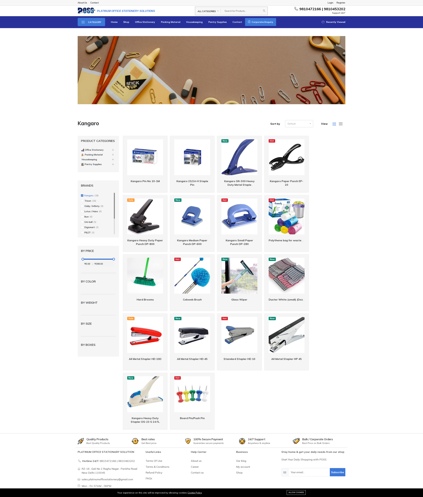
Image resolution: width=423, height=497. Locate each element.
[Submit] (264, 11)
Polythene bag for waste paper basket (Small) (299, 240)
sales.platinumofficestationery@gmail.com (107, 479)
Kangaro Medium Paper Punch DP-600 (192, 242)
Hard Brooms (145, 299)
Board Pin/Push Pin (192, 418)
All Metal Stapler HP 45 (286, 359)
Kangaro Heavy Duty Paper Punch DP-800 (145, 242)
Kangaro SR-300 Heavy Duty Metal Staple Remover (239, 184)
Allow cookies (296, 492)
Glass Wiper (239, 299)
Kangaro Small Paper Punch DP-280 (239, 242)
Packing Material (170, 22)
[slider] (82, 259)
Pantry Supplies (217, 22)
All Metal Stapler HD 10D (145, 359)
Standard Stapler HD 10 (239, 359)
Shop (126, 22)
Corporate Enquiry (262, 22)
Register (341, 3)
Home (114, 22)
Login (330, 3)
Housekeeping (194, 22)
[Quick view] (163, 140)
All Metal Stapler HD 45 (192, 359)
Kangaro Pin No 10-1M (145, 181)
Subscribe (337, 472)
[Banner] (211, 70)
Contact (237, 22)
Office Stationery (145, 22)
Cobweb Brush (192, 299)
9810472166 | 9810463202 (117, 461)
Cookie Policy (195, 492)
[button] (333, 22)
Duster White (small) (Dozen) (288, 299)
